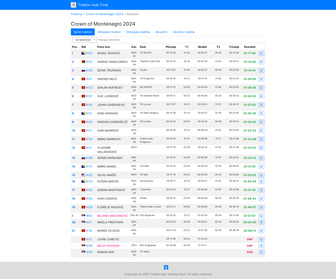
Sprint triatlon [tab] (83, 32)
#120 (89, 190)
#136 (89, 158)
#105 (89, 53)
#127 (89, 130)
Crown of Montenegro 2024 (104, 14)
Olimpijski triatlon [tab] (109, 32)
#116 (89, 104)
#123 (89, 87)
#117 (89, 222)
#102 (89, 215)
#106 (89, 245)
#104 (89, 198)
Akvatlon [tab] (161, 32)
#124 (89, 181)
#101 (89, 79)
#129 (89, 207)
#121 (89, 239)
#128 (89, 70)
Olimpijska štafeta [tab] (138, 32)
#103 (89, 175)
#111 (89, 147)
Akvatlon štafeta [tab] (184, 32)
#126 (89, 139)
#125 (89, 122)
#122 (89, 61)
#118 (89, 230)
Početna (76, 14)
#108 (89, 252)
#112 (89, 113)
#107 (89, 96)
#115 (89, 166)
